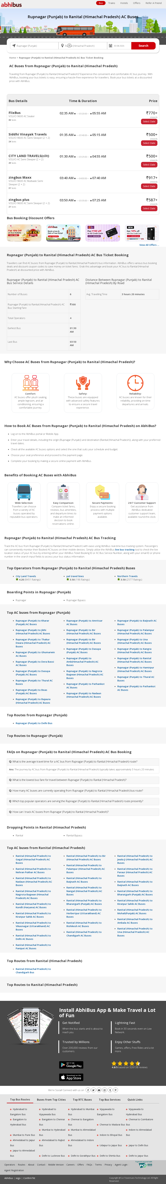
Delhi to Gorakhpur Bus (83, 1155)
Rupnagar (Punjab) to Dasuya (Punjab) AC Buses (33, 672)
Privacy (108, 1164)
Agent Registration (14, 1170)
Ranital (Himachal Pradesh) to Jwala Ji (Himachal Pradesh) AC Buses (135, 859)
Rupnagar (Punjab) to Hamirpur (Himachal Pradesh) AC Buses (135, 669)
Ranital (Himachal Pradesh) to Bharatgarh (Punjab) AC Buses (84, 902)
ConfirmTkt (29, 1178)
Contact (41, 1164)
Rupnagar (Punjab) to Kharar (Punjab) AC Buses (32, 622)
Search (143, 46)
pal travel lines (75, 576)
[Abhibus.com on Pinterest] (115, 1090)
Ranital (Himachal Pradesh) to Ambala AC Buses (135, 920)
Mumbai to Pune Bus (24, 1134)
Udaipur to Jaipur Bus (111, 1145)
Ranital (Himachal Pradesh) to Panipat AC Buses (33, 946)
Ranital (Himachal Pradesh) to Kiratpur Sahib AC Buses (33, 915)
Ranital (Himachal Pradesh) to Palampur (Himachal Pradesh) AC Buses (85, 869)
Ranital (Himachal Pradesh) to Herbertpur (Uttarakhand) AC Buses (84, 913)
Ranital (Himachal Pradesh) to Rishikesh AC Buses (84, 924)
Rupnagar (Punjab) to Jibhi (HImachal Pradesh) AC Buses (33, 631)
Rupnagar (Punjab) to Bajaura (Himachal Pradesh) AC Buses (33, 700)
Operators (10, 1164)
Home (12, 57)
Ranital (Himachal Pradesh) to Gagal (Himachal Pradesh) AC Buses (33, 859)
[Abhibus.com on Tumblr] (110, 1090)
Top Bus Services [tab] (109, 1099)
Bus (101, 3)
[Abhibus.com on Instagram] (104, 1090)
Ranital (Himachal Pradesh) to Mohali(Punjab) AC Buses (135, 911)
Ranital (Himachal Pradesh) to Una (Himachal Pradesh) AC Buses (135, 932)
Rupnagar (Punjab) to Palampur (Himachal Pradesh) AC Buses (135, 631)
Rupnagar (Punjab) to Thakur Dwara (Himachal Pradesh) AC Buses (33, 643)
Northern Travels (127, 576)
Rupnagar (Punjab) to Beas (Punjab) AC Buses (31, 691)
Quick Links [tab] (135, 1099)
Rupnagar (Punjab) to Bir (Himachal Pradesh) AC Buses (83, 631)
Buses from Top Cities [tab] (51, 1099)
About (31, 1164)
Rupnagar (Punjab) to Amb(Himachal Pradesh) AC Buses (82, 662)
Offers (136, 3)
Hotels (124, 3)
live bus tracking (125, 549)
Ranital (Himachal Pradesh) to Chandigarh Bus (33, 970)
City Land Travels (26, 576)
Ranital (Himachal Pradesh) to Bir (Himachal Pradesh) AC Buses (86, 857)
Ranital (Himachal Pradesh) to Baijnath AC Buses (84, 879)
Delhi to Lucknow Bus (53, 1155)
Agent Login (121, 1164)
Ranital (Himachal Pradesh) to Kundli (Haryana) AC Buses (33, 905)
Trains (111, 3)
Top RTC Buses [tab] (82, 1099)
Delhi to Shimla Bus (110, 1155)
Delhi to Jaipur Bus (138, 1155)
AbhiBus (8, 1178)
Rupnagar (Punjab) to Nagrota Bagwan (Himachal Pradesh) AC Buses (84, 674)
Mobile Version (56, 1164)
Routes (21, 1164)
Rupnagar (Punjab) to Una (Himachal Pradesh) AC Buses (134, 641)
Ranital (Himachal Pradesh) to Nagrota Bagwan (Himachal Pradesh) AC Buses (33, 894)
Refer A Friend (154, 3)
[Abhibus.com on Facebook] (88, 1090)
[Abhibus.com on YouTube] (99, 1090)
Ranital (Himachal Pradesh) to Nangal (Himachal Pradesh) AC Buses (84, 891)
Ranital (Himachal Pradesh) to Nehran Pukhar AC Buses (33, 870)
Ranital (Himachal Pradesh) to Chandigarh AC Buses (84, 933)
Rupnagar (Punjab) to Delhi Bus (34, 723)
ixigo (18, 1178)
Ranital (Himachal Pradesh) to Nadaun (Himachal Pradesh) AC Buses (34, 881)
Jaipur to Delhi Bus (138, 1145)
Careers (70, 1164)
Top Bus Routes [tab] (20, 1099)
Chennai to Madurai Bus (112, 1124)
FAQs (89, 1164)
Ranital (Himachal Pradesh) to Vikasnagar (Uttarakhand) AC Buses (33, 926)
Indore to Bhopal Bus (111, 1134)
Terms (98, 1164)
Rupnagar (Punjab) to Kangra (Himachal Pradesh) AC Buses (134, 650)
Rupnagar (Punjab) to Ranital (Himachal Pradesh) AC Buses (134, 660)
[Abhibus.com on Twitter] (93, 1090)
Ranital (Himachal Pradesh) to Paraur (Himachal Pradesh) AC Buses (135, 872)
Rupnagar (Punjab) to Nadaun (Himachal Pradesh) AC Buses (83, 695)
